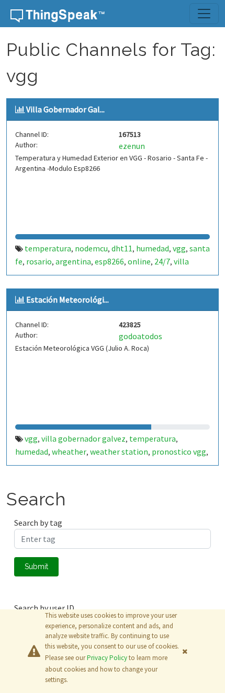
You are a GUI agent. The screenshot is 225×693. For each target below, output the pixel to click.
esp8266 (109, 261)
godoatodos (140, 336)
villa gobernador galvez (83, 438)
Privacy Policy (107, 657)
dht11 (121, 248)
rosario (39, 261)
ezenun (132, 146)
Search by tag (38, 522)
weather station (119, 451)
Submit (36, 566)
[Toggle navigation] (204, 13)
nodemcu (91, 248)
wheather (69, 451)
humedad (152, 248)
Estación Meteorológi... (67, 299)
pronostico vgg (179, 451)
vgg (179, 248)
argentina (73, 261)
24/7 (162, 261)
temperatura (48, 248)
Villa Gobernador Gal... (65, 109)
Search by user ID (44, 608)
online (139, 261)
